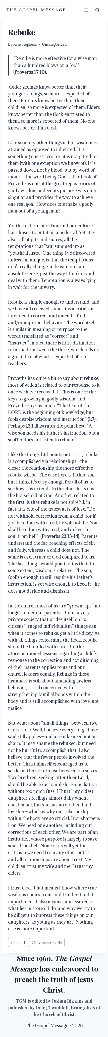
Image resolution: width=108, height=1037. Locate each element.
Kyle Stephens (25, 44)
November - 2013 (46, 942)
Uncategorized (54, 44)
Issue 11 (17, 942)
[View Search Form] (97, 10)
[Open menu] (85, 10)
